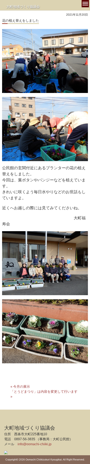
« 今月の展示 (20, 386)
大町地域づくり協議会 (23, 6)
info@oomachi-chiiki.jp (34, 444)
